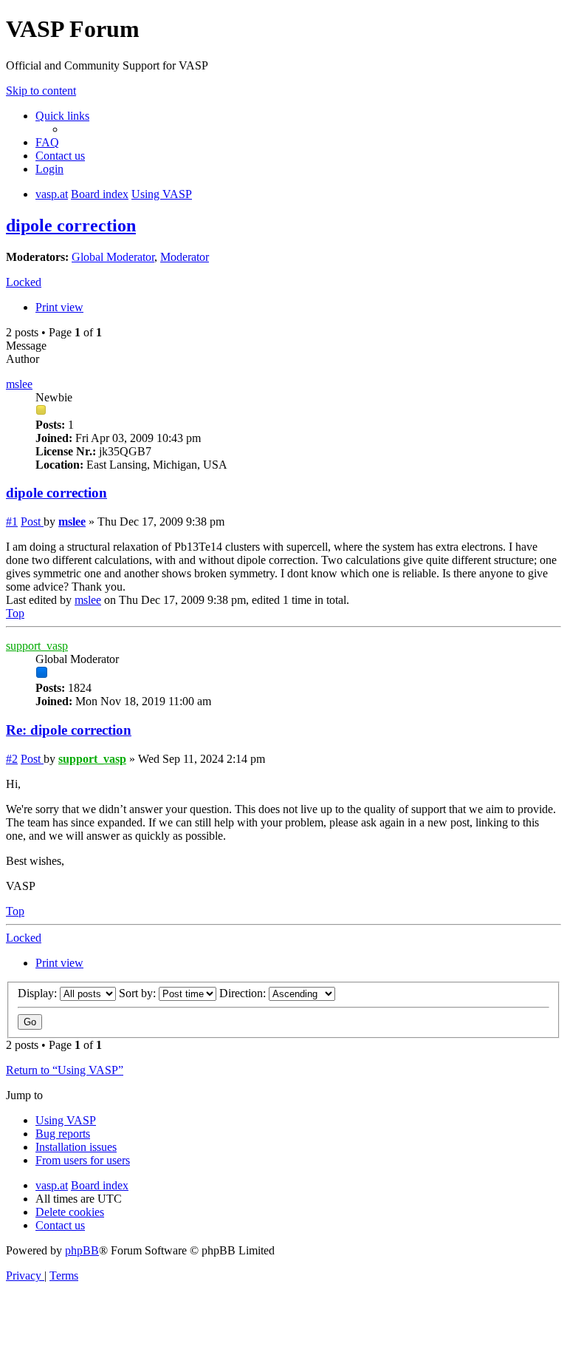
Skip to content (41, 90)
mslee (19, 384)
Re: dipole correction (68, 730)
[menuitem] (47, 142)
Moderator (184, 257)
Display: (39, 993)
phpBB (82, 1250)
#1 (12, 521)
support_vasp (37, 645)
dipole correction (71, 225)
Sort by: (139, 993)
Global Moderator (113, 257)
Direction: (244, 993)
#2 (12, 759)
